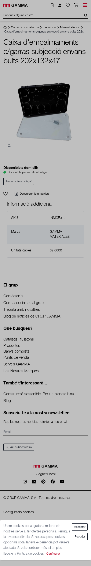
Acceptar (79, 526)
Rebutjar (79, 536)
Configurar (53, 553)
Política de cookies (31, 553)
